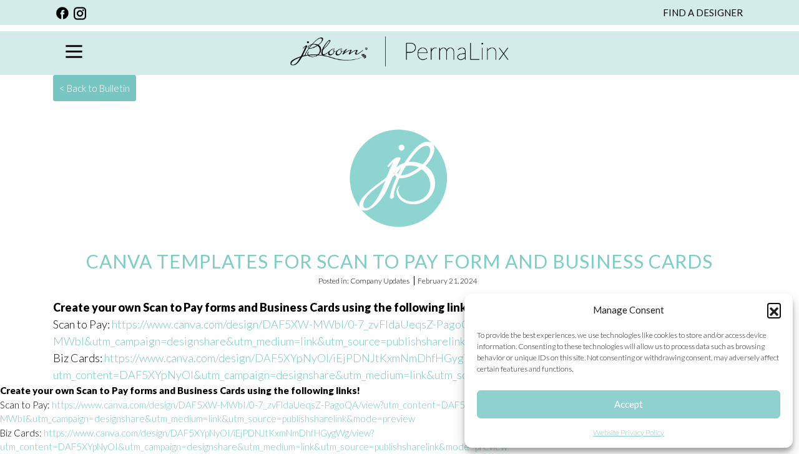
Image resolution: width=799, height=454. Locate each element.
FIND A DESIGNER (703, 12)
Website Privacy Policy (628, 432)
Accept (628, 404)
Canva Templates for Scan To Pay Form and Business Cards (399, 261)
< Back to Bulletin (94, 88)
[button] (774, 309)
